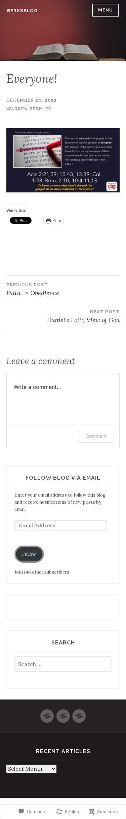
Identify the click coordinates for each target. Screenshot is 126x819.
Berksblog (22, 10)
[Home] (47, 713)
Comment (96, 436)
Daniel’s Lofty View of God (83, 316)
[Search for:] (63, 664)
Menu (105, 9)
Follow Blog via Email (63, 478)
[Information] (79, 713)
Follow (29, 554)
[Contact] (63, 713)
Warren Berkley (28, 108)
